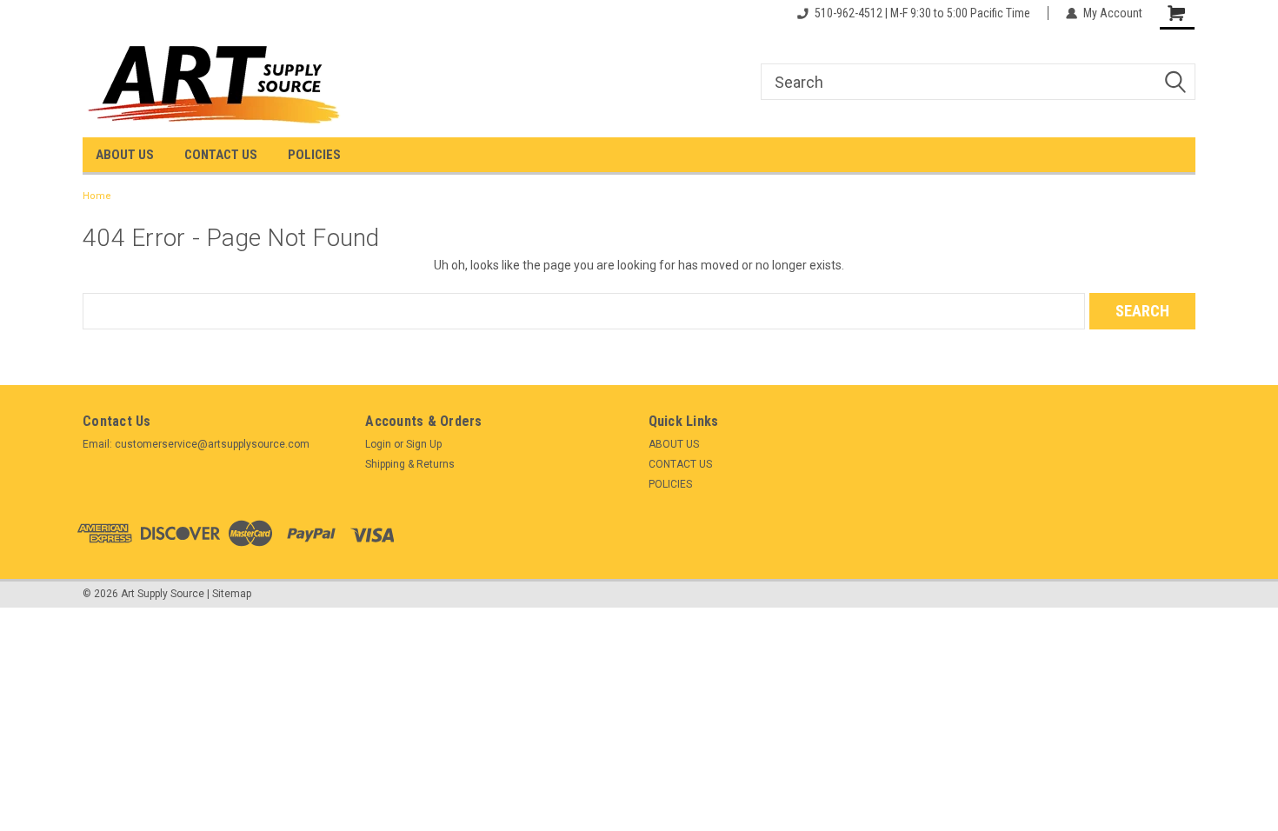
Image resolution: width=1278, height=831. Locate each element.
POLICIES (314, 155)
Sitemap (231, 594)
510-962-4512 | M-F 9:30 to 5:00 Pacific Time (922, 13)
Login (378, 444)
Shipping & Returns (410, 464)
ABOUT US (125, 155)
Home (97, 196)
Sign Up (424, 444)
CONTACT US (220, 155)
